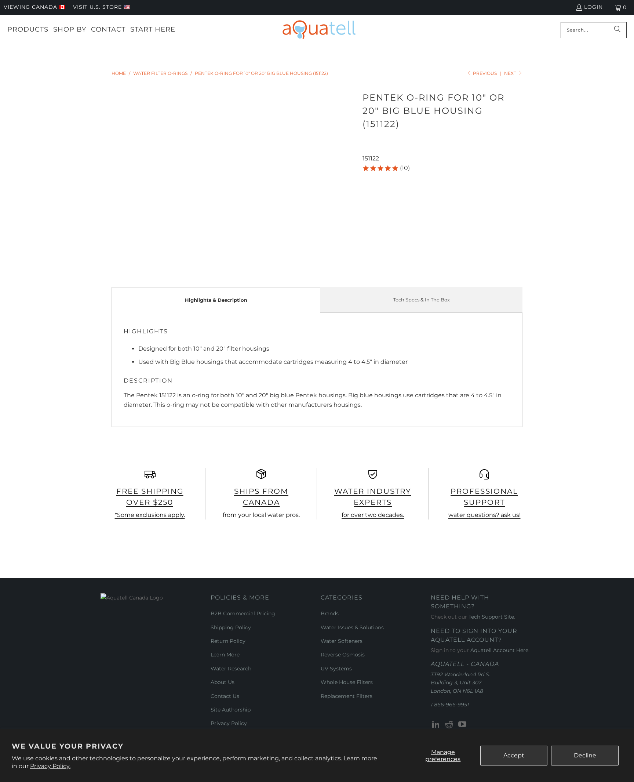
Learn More (225, 654)
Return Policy (228, 641)
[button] (386, 168)
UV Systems (336, 668)
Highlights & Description (216, 300)
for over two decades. (373, 514)
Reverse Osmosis (343, 654)
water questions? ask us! (484, 514)
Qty (367, 179)
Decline (585, 755)
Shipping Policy (231, 627)
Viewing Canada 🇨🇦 (35, 7)
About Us (222, 682)
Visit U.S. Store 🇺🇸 (101, 7)
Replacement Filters (346, 696)
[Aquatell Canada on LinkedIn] (436, 724)
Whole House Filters (347, 682)
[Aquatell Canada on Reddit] (449, 724)
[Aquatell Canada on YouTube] (462, 724)
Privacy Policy (229, 723)
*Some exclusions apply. (150, 514)
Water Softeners (341, 641)
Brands (330, 613)
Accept (513, 755)
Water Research (231, 668)
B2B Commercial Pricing (243, 613)
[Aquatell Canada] (319, 29)
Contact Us (225, 696)
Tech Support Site (491, 616)
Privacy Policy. (50, 766)
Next (510, 73)
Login (593, 7)
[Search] (617, 30)
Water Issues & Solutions (352, 627)
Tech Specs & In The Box (421, 300)
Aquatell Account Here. (499, 650)
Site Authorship (231, 709)
